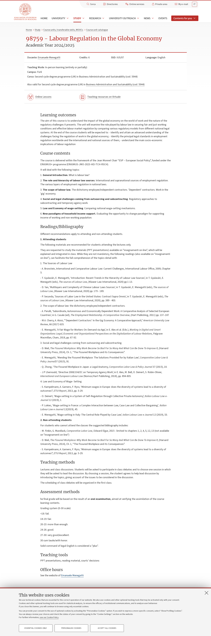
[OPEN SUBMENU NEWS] (152, 18)
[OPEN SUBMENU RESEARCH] (103, 18)
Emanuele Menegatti (49, 57)
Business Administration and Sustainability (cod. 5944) (115, 84)
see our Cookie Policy (49, 617)
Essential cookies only (36, 628)
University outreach (122, 18)
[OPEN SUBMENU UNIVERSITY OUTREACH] (138, 18)
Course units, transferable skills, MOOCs (63, 29)
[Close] (206, 592)
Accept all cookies (107, 628)
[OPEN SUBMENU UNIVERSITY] (67, 18)
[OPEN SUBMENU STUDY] (83, 18)
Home (44, 18)
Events (163, 18)
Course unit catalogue (97, 29)
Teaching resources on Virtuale (104, 97)
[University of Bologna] (25, 12)
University (58, 18)
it (194, 4)
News (147, 18)
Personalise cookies (71, 628)
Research (95, 18)
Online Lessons (43, 97)
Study (77, 18)
